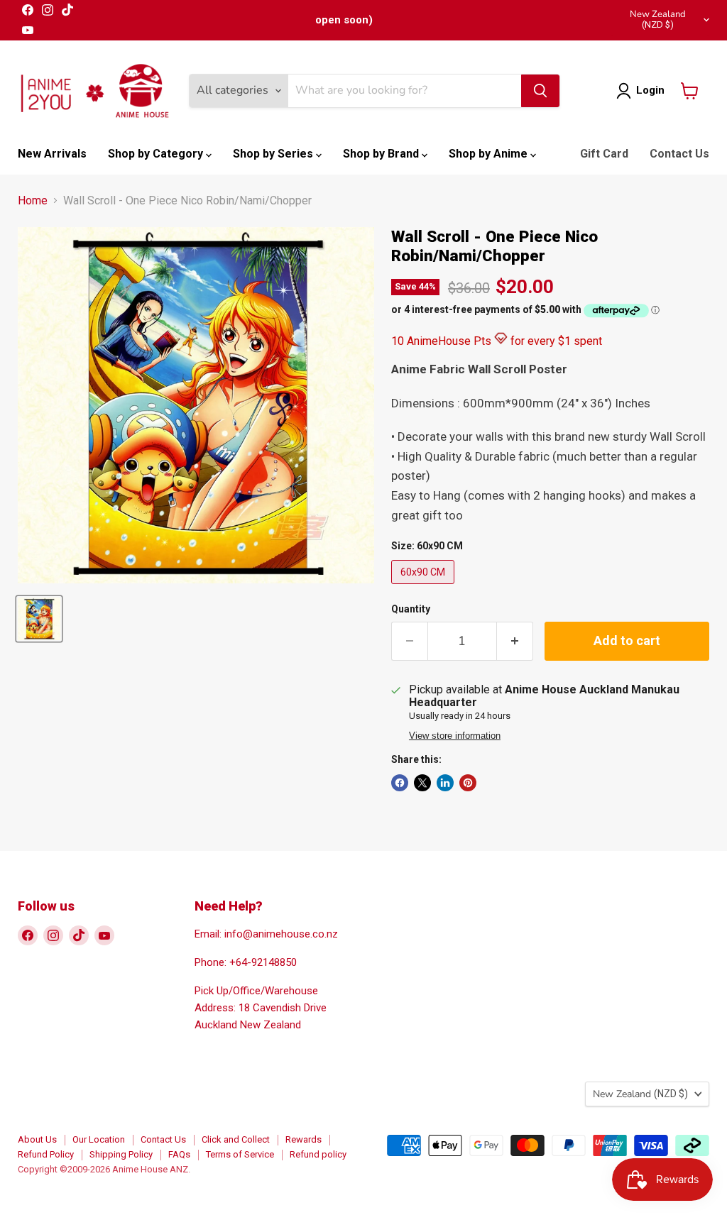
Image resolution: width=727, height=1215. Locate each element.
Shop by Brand (382, 153)
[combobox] (404, 91)
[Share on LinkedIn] (445, 782)
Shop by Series (274, 153)
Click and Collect (236, 1139)
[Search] (540, 91)
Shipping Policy (121, 1154)
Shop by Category (157, 153)
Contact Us (679, 153)
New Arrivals (52, 153)
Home (33, 200)
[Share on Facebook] (399, 782)
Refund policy (318, 1154)
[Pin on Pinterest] (467, 782)
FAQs (179, 1154)
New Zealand (658, 19)
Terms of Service (240, 1154)
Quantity (410, 609)
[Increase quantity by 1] (515, 641)
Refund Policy (46, 1154)
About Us (37, 1139)
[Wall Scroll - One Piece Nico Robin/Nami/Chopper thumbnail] (39, 619)
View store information (455, 736)
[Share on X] (422, 782)
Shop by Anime (489, 153)
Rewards (303, 1139)
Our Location (98, 1139)
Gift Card (604, 153)
